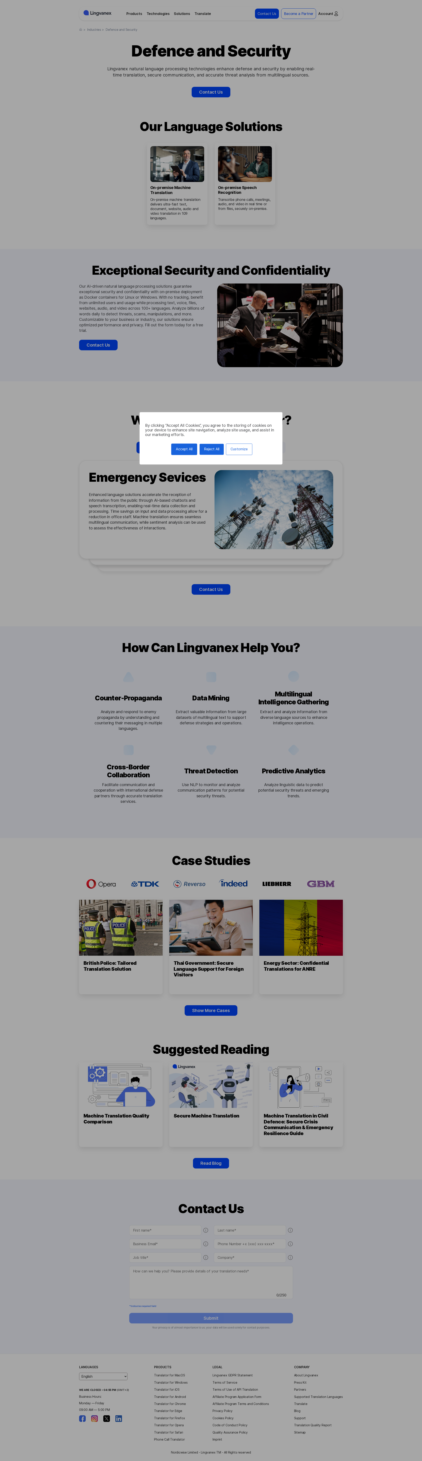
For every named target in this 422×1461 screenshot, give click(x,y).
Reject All (211, 449)
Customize (239, 449)
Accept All (184, 449)
